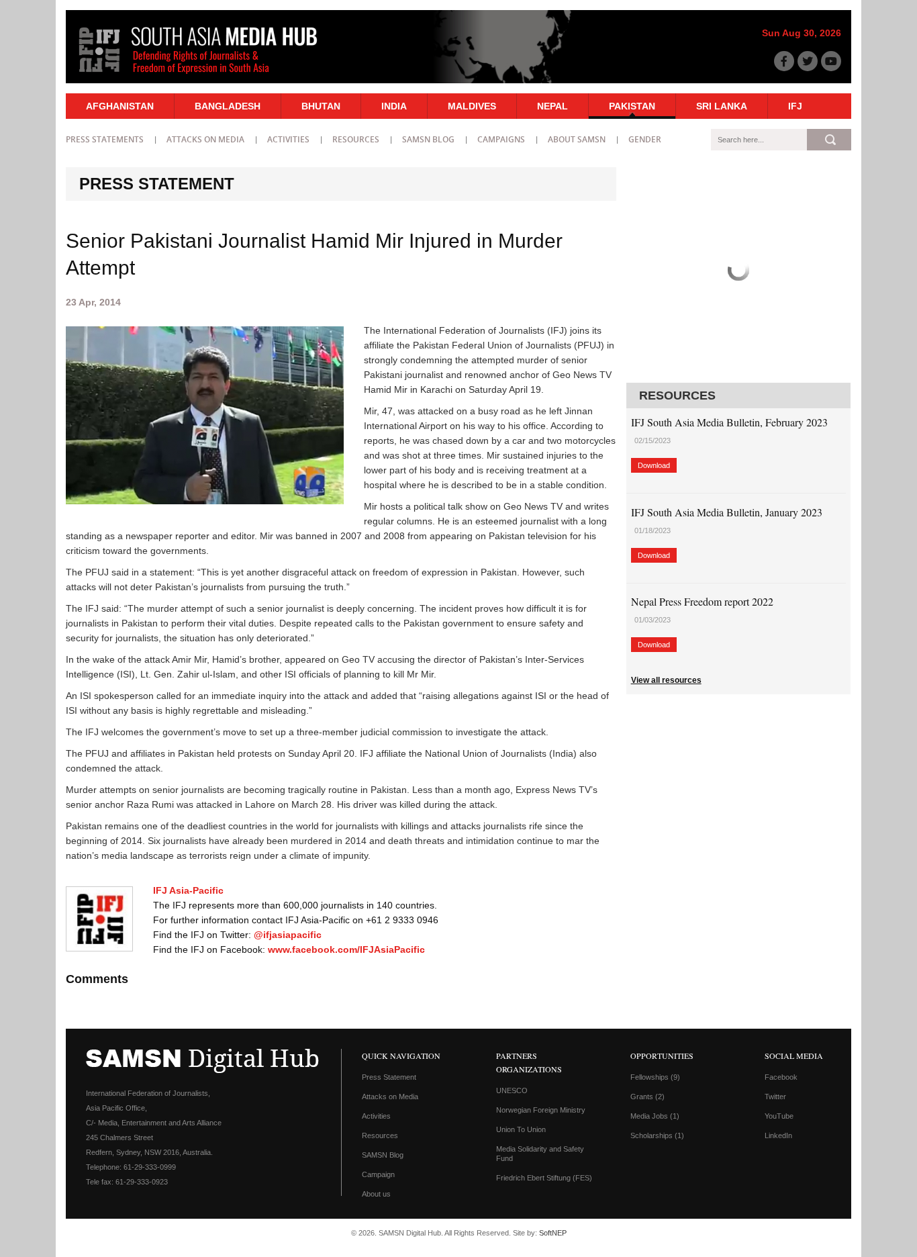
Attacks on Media (205, 139)
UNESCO (512, 1090)
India (394, 106)
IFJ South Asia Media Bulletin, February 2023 (729, 422)
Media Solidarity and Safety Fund (540, 1153)
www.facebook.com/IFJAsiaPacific (346, 949)
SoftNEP (553, 1233)
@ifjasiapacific (288, 934)
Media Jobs (654, 1116)
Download (654, 465)
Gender (644, 139)
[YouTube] (831, 61)
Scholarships (657, 1135)
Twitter (775, 1096)
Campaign (378, 1174)
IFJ (795, 106)
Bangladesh (227, 106)
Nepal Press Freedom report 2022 (702, 601)
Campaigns (501, 139)
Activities (288, 139)
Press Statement (389, 1077)
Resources (355, 139)
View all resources (666, 680)
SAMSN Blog (428, 139)
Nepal (552, 106)
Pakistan (632, 106)
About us (376, 1194)
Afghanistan (120, 106)
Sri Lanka (721, 106)
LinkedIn (778, 1135)
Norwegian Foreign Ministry (540, 1110)
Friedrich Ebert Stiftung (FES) (544, 1178)
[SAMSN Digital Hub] (208, 76)
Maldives (472, 106)
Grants (647, 1096)
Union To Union (521, 1129)
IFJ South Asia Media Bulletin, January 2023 (726, 512)
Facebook (781, 1077)
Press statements (105, 139)
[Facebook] (784, 61)
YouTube (779, 1116)
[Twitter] (808, 61)
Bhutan (320, 106)
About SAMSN (577, 139)
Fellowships (655, 1077)
